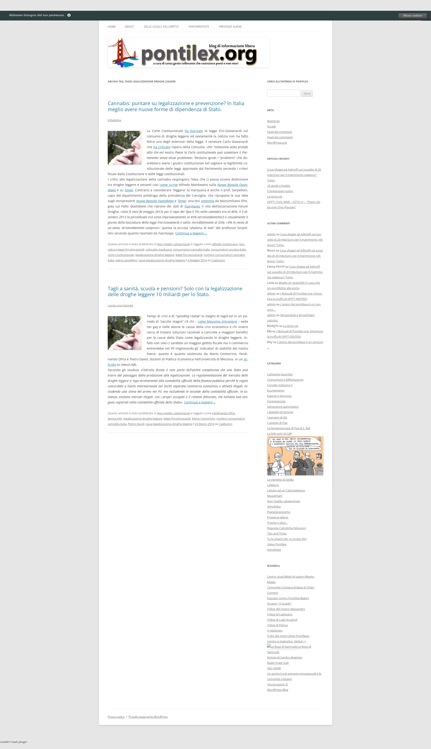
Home (112, 27)
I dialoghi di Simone (280, 412)
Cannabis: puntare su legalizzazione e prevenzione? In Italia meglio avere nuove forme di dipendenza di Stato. (176, 106)
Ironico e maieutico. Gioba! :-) (286, 641)
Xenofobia (274, 550)
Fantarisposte (199, 27)
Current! (272, 593)
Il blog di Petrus (277, 625)
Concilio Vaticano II (279, 385)
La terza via (274, 196)
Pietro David (136, 424)
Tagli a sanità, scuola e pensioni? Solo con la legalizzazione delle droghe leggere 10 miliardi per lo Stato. (175, 291)
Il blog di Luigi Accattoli (282, 620)
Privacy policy (116, 717)
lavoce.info (115, 418)
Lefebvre (273, 485)
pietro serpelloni (126, 260)
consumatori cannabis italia (191, 249)
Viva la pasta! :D (277, 684)
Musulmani (274, 496)
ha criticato (161, 147)
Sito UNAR (274, 668)
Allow (412, 15)
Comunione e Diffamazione (285, 380)
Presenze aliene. (230, 27)
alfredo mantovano (225, 244)
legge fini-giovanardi (189, 255)
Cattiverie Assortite (279, 374)
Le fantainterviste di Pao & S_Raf (288, 428)
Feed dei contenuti (279, 132)
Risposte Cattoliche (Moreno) (286, 528)
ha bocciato (194, 131)
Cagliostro (218, 260)
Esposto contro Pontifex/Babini (288, 598)
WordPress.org (277, 143)
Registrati (273, 121)
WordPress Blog (277, 690)
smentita (207, 201)
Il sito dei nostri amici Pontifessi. (288, 636)
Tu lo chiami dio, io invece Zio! (286, 539)
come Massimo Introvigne (217, 321)
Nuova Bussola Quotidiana (155, 201)
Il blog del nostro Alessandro (286, 609)
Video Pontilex (276, 544)
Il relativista (274, 630)
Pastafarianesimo (278, 512)
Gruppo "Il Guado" (279, 603)
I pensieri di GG (277, 417)
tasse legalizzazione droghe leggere (162, 260)
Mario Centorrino (203, 418)
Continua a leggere (191, 233)
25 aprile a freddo (278, 186)
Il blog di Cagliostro (279, 614)
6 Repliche (114, 120)
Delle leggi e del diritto (161, 27)
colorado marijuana (159, 249)
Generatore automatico (283, 407)
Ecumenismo (275, 390)
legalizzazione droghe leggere (154, 255)
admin (271, 234)
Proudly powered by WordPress (148, 717)
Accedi (271, 126)
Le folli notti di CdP (279, 434)
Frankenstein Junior (280, 191)
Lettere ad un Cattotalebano (286, 490)
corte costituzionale (121, 255)
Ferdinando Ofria (223, 413)
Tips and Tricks (277, 533)
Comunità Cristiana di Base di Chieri (290, 587)
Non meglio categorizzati (173, 244)
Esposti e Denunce (279, 396)
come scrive (169, 185)
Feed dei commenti (280, 137)
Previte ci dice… (277, 523)
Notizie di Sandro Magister (284, 657)
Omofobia (274, 506)
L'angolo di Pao (277, 423)
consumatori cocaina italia (228, 249)
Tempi (129, 190)
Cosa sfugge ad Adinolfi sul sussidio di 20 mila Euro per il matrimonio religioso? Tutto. (294, 174)
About (129, 27)
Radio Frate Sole (278, 663)
